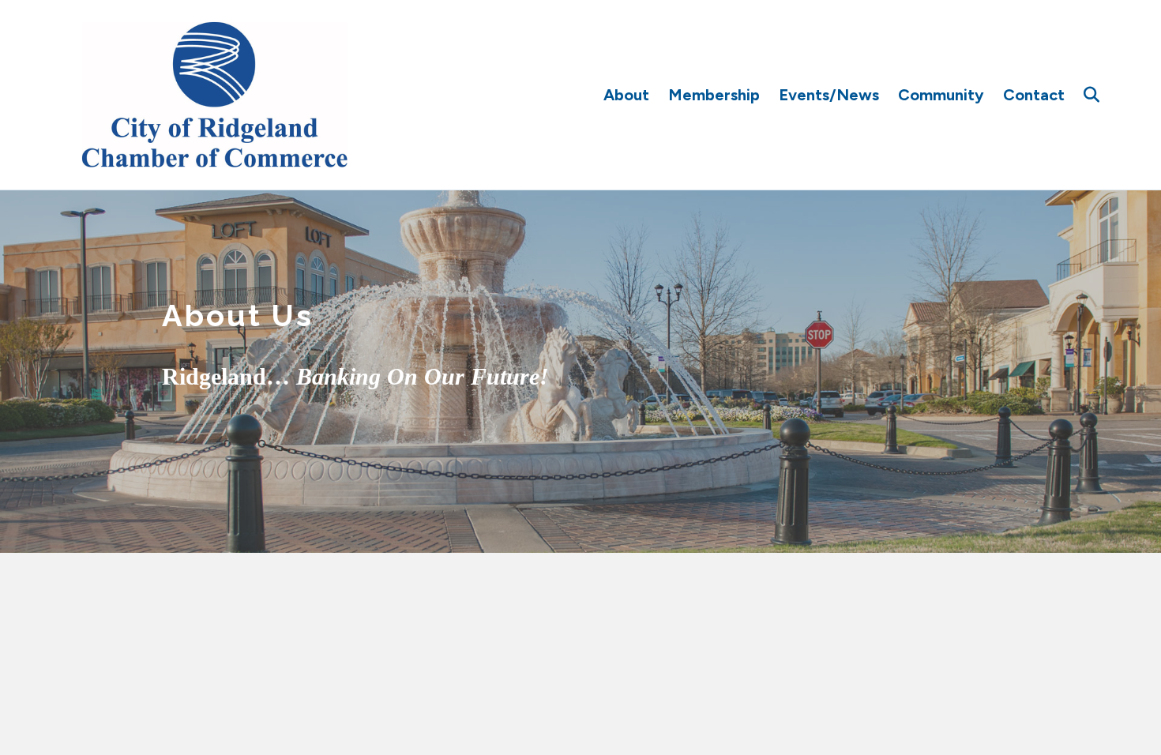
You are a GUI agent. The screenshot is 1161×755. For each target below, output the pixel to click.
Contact (1034, 94)
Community (941, 94)
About (626, 94)
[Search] (1084, 95)
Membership (714, 94)
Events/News (829, 94)
